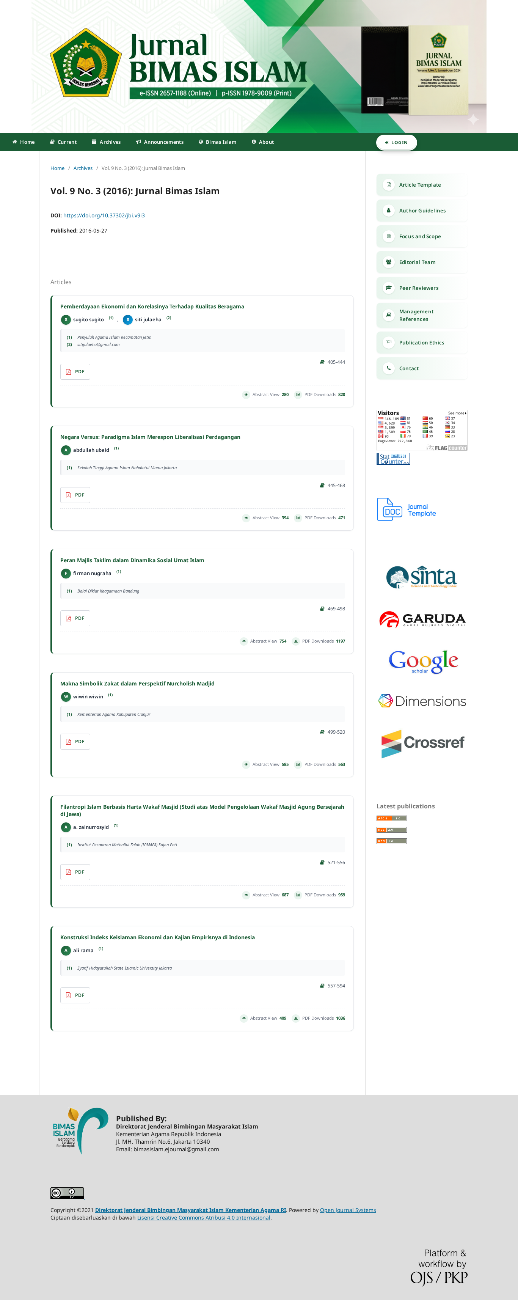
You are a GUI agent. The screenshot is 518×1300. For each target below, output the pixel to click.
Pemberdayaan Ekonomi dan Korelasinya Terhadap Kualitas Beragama (152, 306)
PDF (80, 371)
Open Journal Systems (348, 1210)
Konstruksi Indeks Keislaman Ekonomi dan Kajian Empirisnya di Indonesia (157, 937)
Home (27, 141)
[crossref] (422, 759)
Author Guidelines (422, 210)
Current (67, 141)
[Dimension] (422, 706)
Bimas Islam (221, 141)
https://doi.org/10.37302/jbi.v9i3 (104, 215)
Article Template (420, 184)
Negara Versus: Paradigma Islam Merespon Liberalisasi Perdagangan (150, 437)
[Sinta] (422, 590)
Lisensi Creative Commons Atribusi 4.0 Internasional (203, 1217)
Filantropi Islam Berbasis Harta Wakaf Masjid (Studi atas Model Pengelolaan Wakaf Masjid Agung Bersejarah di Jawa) (202, 810)
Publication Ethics (422, 342)
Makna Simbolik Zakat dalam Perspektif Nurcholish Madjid (137, 683)
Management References (416, 315)
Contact (409, 368)
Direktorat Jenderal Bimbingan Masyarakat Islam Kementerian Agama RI (190, 1210)
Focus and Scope (420, 236)
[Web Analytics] (393, 462)
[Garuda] (422, 629)
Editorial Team (417, 262)
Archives (110, 141)
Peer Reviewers (419, 288)
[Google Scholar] (422, 673)
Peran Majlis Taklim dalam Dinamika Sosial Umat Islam (132, 560)
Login (399, 142)
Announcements (164, 141)
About (266, 141)
